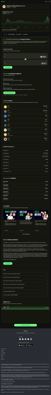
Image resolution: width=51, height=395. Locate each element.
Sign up (3, 29)
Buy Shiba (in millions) (9, 92)
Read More (6, 230)
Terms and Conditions (5, 379)
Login (46, 1)
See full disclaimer (11, 379)
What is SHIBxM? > (11, 34)
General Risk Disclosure (4, 383)
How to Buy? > (19, 34)
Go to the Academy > (26, 234)
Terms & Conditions (10, 383)
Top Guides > (25, 34)
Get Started (7, 67)
